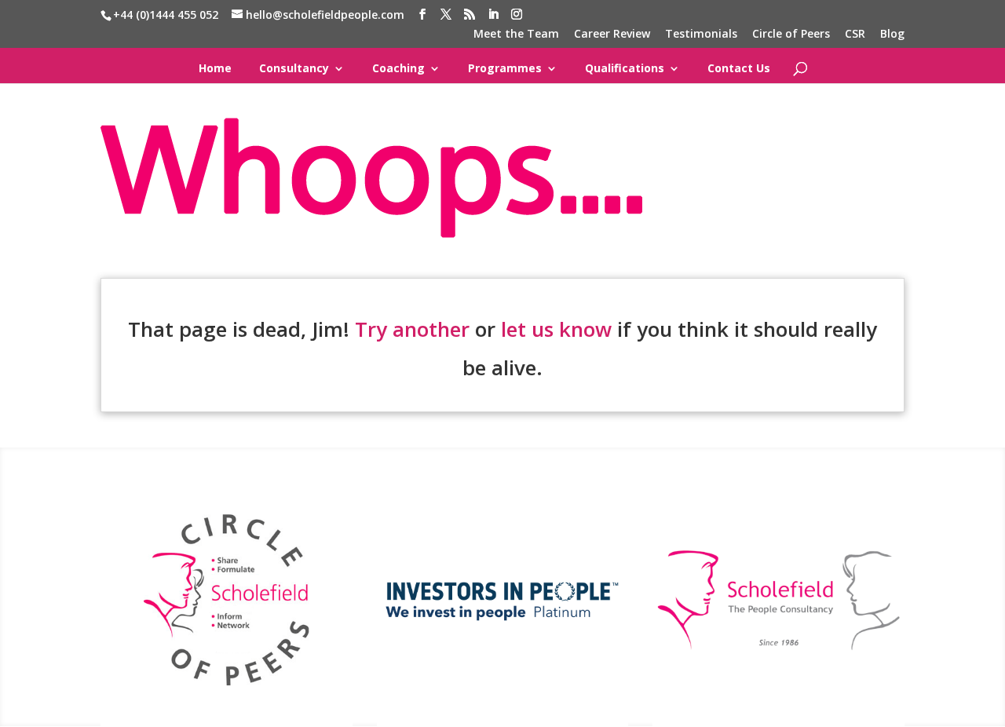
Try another (412, 329)
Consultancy (294, 68)
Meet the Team (516, 34)
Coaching (398, 68)
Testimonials (701, 34)
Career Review (612, 34)
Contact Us (738, 68)
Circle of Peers (791, 34)
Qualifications (624, 68)
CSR (855, 34)
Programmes (505, 68)
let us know (556, 329)
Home (215, 68)
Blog (892, 34)
